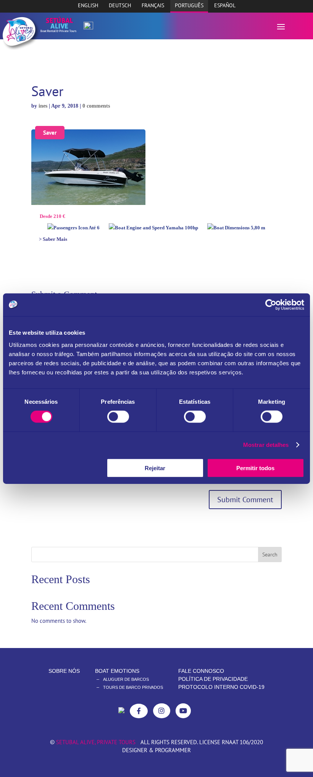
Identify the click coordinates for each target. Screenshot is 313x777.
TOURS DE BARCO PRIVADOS (133, 687)
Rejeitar (155, 467)
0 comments (96, 106)
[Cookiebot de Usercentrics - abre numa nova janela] (270, 305)
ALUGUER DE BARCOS (126, 679)
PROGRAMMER (173, 750)
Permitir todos (255, 467)
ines (43, 106)
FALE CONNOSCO (201, 671)
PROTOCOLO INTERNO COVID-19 (221, 687)
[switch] (118, 417)
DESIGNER (134, 750)
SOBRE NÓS (64, 671)
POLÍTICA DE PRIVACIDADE (213, 679)
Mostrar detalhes (266, 445)
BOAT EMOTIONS (117, 671)
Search (270, 554)
